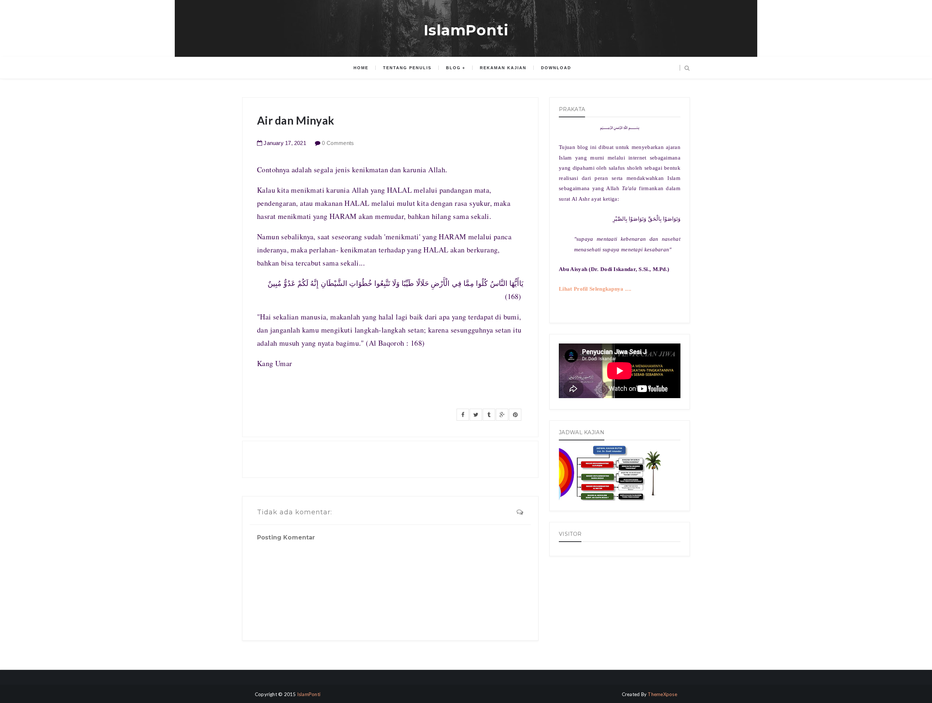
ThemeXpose (662, 694)
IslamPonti (466, 30)
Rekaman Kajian (503, 68)
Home (361, 68)
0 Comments (338, 143)
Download (556, 68)
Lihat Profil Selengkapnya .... (595, 289)
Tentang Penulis (407, 68)
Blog (453, 68)
